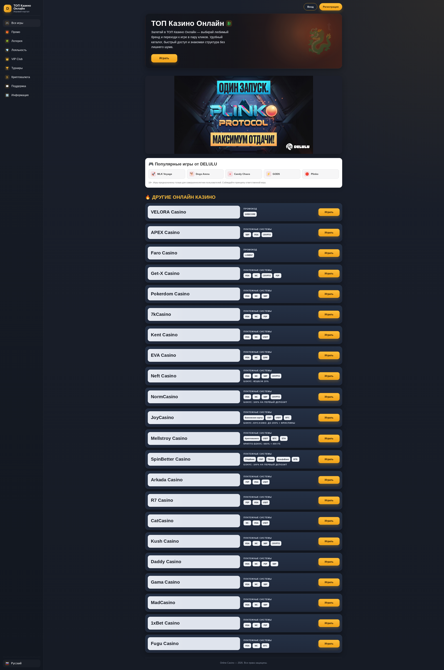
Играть (164, 58)
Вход (310, 6)
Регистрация (331, 6)
